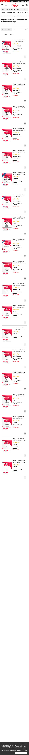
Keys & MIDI (20, 12)
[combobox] (20, 29)
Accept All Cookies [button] (21, 752)
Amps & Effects (11, 12)
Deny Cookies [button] (8, 752)
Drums (26, 12)
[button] (4, 52)
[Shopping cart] (26, 5)
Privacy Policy (17, 745)
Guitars (3, 12)
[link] (19, 40)
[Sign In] (23, 5)
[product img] (7, 45)
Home (3, 16)
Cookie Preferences (22, 750)
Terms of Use (13, 750)
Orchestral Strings (10, 16)
